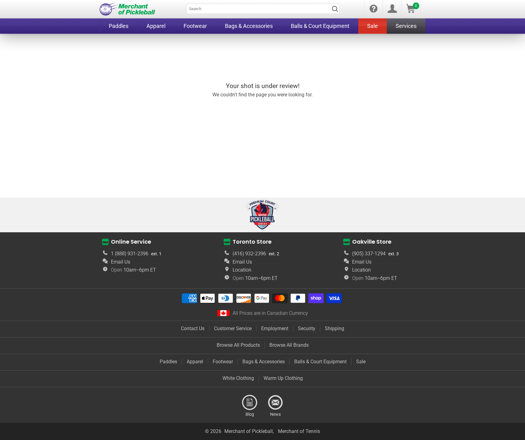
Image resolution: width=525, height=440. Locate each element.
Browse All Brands (289, 345)
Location (242, 270)
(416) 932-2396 (249, 254)
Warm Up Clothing (283, 378)
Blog (250, 402)
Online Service (131, 241)
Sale (361, 362)
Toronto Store (252, 241)
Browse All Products (238, 345)
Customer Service (233, 328)
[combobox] (263, 9)
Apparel (195, 362)
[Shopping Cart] (410, 11)
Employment (274, 328)
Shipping (334, 328)
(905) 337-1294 (369, 254)
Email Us (120, 262)
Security (306, 328)
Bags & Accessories (263, 362)
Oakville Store (371, 241)
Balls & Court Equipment (320, 362)
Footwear (223, 362)
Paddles (168, 362)
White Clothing (238, 378)
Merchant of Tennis (299, 431)
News (275, 402)
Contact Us (192, 328)
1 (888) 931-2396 (129, 254)
